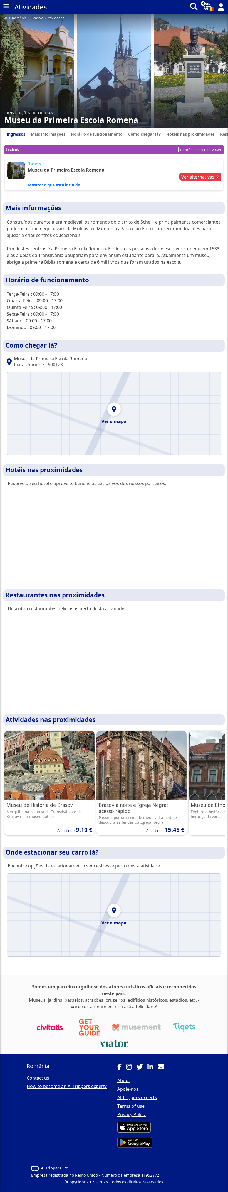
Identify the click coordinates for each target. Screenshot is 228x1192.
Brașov (37, 18)
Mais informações (48, 134)
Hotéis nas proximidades (190, 134)
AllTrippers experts (137, 1097)
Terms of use (131, 1106)
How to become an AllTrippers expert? (67, 1086)
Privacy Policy (131, 1114)
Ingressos (16, 134)
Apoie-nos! (128, 1089)
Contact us (38, 1078)
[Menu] (6, 7)
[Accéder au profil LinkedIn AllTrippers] (152, 1068)
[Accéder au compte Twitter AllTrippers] (141, 1068)
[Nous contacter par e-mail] (163, 1068)
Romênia (19, 18)
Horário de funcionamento (97, 134)
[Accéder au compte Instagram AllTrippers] (131, 1068)
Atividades (55, 18)
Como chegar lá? (144, 134)
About (123, 1080)
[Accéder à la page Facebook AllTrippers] (121, 1068)
